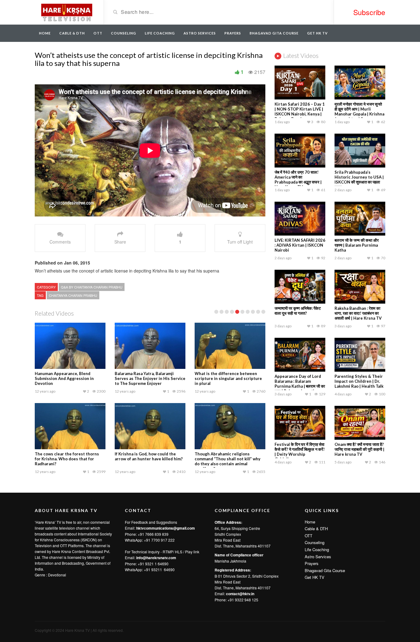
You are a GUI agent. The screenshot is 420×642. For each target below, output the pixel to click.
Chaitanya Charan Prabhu (73, 295)
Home (45, 33)
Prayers (232, 33)
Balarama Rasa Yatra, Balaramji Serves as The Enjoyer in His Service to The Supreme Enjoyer (150, 378)
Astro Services (200, 33)
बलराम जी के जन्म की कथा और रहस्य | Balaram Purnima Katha (357, 245)
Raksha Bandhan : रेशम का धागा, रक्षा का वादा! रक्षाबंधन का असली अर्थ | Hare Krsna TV (358, 313)
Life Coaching (160, 33)
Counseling (123, 33)
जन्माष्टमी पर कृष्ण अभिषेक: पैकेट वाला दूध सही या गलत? (298, 311)
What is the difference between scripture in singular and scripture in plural (228, 378)
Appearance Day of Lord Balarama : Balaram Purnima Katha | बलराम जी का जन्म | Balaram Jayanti (300, 384)
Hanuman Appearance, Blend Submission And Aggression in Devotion (64, 378)
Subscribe (369, 12)
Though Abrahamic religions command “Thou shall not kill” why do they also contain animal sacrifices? (227, 461)
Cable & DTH (72, 33)
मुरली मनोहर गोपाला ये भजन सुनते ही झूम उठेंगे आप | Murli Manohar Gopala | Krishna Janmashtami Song (359, 111)
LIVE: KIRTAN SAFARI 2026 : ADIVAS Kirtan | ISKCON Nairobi (300, 245)
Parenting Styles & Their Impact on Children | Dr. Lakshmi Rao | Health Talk (359, 381)
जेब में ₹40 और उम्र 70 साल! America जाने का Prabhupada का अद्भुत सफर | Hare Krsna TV (298, 179)
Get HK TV (317, 33)
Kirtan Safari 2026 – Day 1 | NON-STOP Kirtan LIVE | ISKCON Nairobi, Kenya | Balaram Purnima (300, 111)
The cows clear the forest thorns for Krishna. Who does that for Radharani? (67, 458)
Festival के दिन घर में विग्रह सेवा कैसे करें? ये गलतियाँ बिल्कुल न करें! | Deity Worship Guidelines (300, 452)
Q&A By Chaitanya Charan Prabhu (91, 287)
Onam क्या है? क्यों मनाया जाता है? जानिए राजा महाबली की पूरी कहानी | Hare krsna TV (359, 449)
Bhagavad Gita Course (274, 33)
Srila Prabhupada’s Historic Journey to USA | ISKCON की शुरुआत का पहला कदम (359, 179)
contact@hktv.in (240, 593)
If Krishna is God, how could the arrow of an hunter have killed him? (149, 456)
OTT (97, 33)
